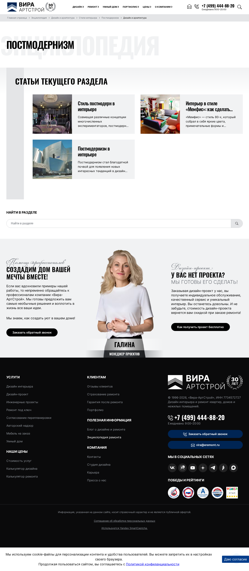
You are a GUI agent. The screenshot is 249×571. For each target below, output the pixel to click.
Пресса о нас (96, 480)
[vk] (172, 467)
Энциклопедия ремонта (104, 437)
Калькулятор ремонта (22, 476)
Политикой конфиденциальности (152, 564)
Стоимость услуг (19, 461)
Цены (146, 7)
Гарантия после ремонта (105, 402)
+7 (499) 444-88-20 (199, 417)
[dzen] (203, 467)
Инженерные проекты (22, 402)
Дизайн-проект (17, 394)
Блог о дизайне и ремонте (106, 429)
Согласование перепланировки (28, 418)
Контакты (94, 457)
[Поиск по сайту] (239, 7)
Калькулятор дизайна (21, 468)
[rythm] (223, 467)
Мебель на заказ (18, 433)
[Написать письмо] (189, 7)
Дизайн (77, 7)
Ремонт (92, 7)
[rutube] (182, 467)
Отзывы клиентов (100, 386)
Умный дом (110, 7)
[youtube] (192, 467)
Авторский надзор (19, 425)
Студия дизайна (98, 464)
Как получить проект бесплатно (200, 327)
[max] (233, 467)
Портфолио (130, 7)
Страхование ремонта (103, 394)
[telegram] (213, 467)
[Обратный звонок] (196, 7)
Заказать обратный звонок (32, 332)
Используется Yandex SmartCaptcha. (125, 528)
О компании (163, 7)
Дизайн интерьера (19, 386)
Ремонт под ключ (18, 410)
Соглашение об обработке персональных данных (124, 520)
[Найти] (237, 223)
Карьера (93, 472)
